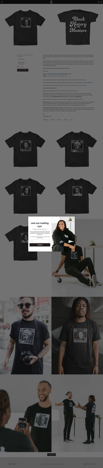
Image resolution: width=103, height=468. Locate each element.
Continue (39, 245)
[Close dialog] (73, 218)
